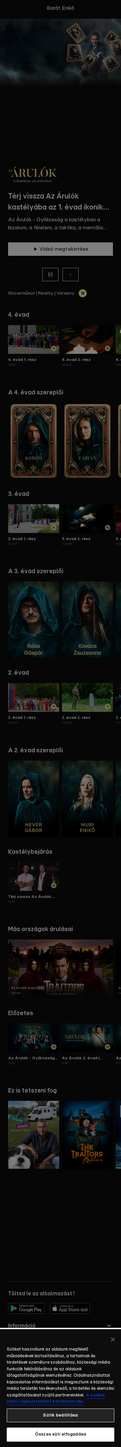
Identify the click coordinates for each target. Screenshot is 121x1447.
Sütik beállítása (60, 1415)
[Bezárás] (113, 1339)
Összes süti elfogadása (60, 1434)
